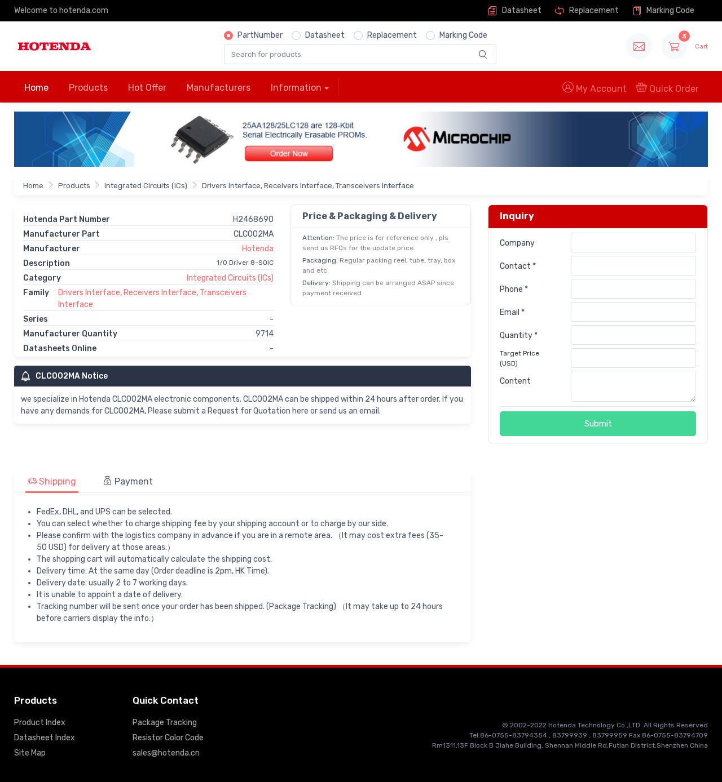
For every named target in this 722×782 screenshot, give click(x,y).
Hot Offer (147, 87)
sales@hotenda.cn (166, 753)
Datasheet (521, 10)
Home (36, 87)
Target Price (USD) (519, 358)
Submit (598, 424)
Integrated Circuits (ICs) (145, 185)
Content (515, 381)
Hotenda (258, 249)
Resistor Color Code (168, 738)
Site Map (30, 753)
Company (517, 243)
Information (296, 87)
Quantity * (519, 335)
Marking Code (669, 10)
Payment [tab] (132, 481)
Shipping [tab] (56, 481)
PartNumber (260, 35)
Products (88, 87)
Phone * (514, 289)
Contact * (518, 266)
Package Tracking (165, 722)
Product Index (39, 722)
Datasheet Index (44, 738)
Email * (512, 312)
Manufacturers (218, 87)
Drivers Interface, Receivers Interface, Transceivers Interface (308, 185)
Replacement (593, 10)
